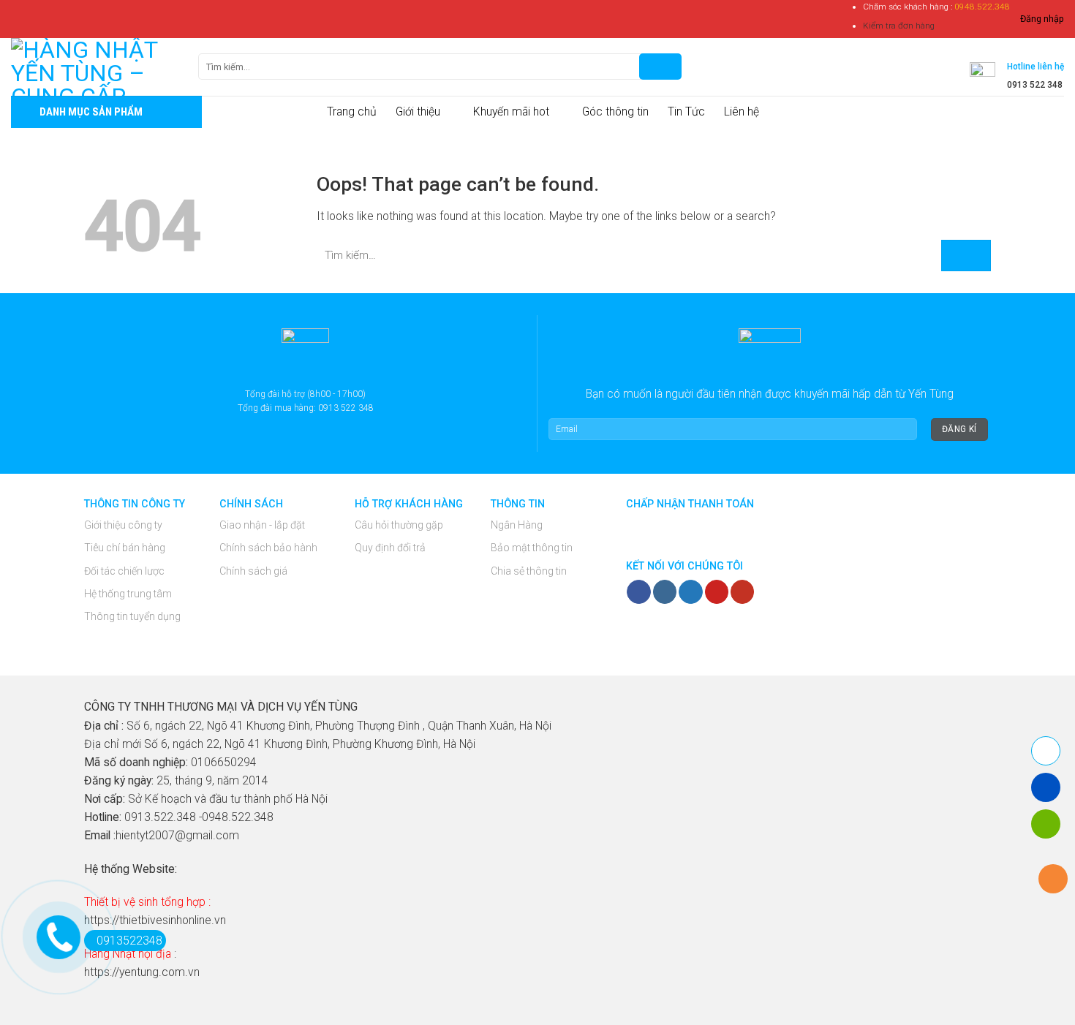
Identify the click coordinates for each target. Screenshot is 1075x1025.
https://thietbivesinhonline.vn (155, 920)
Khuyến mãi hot (511, 111)
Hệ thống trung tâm (128, 594)
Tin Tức (686, 111)
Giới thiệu (418, 111)
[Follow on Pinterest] (716, 592)
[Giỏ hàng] (702, 66)
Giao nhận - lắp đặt (262, 525)
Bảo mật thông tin (532, 547)
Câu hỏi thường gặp (399, 525)
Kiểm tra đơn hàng (899, 25)
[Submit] (966, 255)
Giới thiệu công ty (123, 525)
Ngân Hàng (517, 525)
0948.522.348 (982, 6)
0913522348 (129, 941)
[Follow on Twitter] (690, 592)
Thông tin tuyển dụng (132, 616)
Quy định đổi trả (390, 547)
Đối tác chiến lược (124, 571)
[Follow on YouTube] (742, 592)
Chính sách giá (253, 571)
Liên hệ (741, 111)
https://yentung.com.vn (142, 972)
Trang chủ (352, 111)
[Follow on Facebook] (638, 592)
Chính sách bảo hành (268, 547)
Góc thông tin (615, 111)
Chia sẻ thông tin (529, 571)
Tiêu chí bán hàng (124, 547)
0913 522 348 (1035, 85)
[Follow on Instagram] (664, 592)
